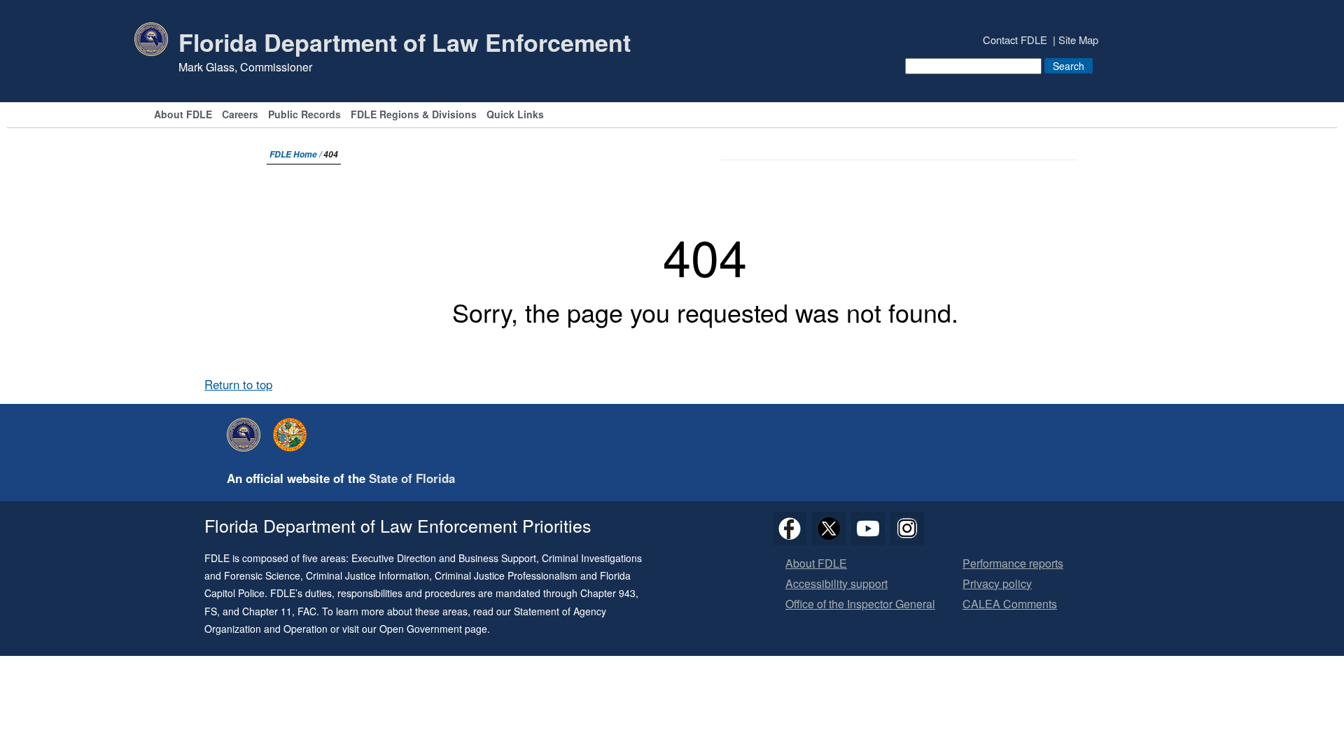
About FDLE (183, 115)
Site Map (1078, 39)
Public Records (304, 115)
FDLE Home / (296, 154)
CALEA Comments (1009, 604)
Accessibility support (836, 584)
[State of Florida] (293, 434)
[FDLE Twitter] (829, 528)
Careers (240, 115)
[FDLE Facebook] (789, 528)
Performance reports (1012, 563)
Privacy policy (997, 584)
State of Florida (412, 478)
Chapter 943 (608, 593)
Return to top (238, 384)
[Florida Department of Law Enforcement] (247, 434)
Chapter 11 (267, 611)
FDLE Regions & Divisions (414, 115)
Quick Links (515, 115)
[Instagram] (907, 528)
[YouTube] (868, 528)
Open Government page (433, 629)
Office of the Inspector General (860, 604)
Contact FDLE (1015, 39)
